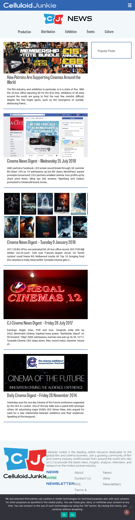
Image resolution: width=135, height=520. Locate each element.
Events (91, 32)
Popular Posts (106, 51)
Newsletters (61, 484)
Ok (64, 514)
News (52, 472)
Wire (51, 478)
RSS (78, 484)
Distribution (48, 32)
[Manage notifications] (127, 512)
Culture (109, 32)
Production (24, 32)
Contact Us (83, 478)
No (72, 514)
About (79, 472)
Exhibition (71, 32)
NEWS (80, 19)
